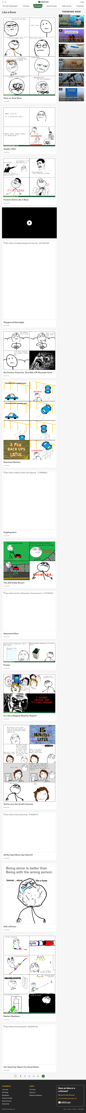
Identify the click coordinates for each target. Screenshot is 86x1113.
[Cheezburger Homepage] (43, 2)
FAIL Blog (5, 1092)
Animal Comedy (7, 1098)
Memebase (5, 1095)
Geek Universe (6, 1101)
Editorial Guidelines (35, 1095)
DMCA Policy (81, 1109)
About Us (32, 1092)
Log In (82, 2)
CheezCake (5, 1104)
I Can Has (5, 1089)
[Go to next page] (43, 1076)
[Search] (5, 2)
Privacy (69, 1109)
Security (75, 1109)
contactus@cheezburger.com (67, 1098)
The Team (32, 1089)
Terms (64, 1109)
